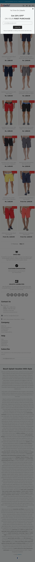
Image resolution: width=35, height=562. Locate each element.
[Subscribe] (17, 27)
